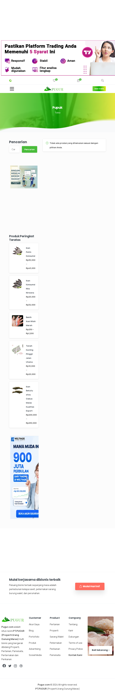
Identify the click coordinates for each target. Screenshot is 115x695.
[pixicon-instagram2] (15, 666)
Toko (57, 112)
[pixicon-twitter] (10, 666)
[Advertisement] (57, 19)
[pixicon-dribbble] (21, 666)
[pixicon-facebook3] (4, 666)
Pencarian (18, 142)
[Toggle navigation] (12, 88)
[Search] (102, 80)
